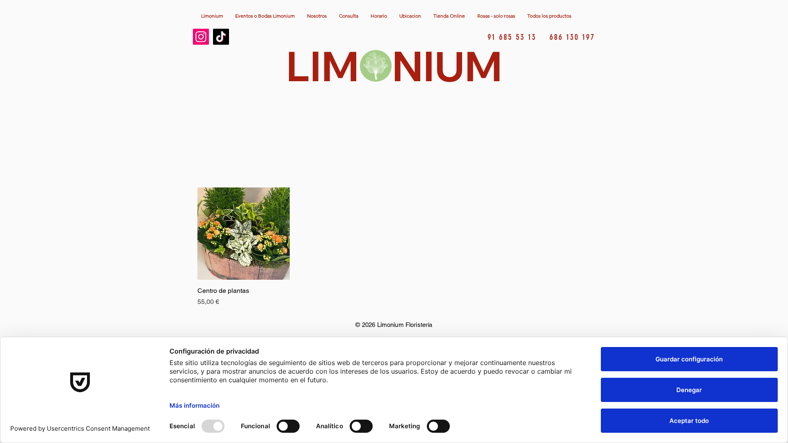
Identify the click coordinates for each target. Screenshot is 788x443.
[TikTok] (221, 37)
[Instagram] (201, 37)
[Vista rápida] (243, 233)
